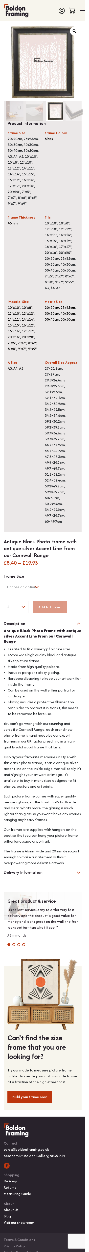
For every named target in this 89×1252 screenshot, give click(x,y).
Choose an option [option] (21, 586)
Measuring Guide (17, 1193)
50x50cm (68, 319)
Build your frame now (29, 1096)
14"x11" (14, 319)
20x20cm (52, 307)
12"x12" (28, 313)
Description (14, 623)
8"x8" (12, 348)
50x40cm (52, 319)
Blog (7, 1216)
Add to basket (50, 607)
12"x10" (14, 313)
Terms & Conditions (19, 1239)
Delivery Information (23, 872)
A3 (10, 368)
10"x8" (27, 307)
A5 (21, 368)
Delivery (10, 1181)
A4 (15, 368)
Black (49, 138)
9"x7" (22, 348)
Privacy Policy (14, 1246)
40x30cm (68, 313)
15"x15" (14, 325)
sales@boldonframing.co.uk (26, 1149)
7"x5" (12, 342)
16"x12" (28, 325)
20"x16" (14, 336)
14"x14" (28, 319)
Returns (10, 1187)
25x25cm (68, 307)
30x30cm (52, 313)
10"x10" (14, 307)
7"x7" (22, 342)
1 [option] (8, 606)
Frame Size (14, 576)
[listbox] (23, 587)
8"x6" (32, 342)
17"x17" (28, 331)
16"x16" (14, 331)
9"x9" (32, 348)
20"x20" (28, 336)
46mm (13, 223)
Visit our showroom (19, 1222)
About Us (11, 1209)
